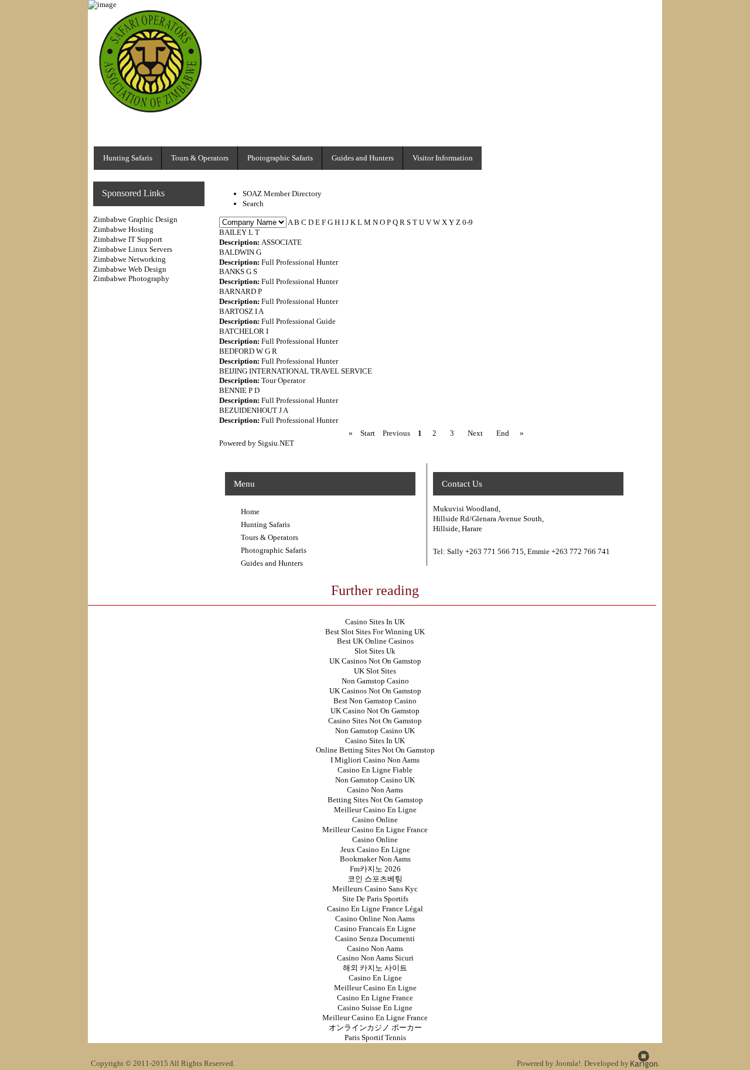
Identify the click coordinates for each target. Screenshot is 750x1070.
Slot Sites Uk (375, 651)
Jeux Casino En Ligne (375, 849)
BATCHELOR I (243, 331)
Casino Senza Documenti (375, 938)
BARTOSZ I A (241, 311)
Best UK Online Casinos (375, 641)
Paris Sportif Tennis (375, 1037)
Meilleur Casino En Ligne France (375, 829)
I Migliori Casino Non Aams (375, 760)
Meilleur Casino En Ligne (375, 809)
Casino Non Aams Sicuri (375, 957)
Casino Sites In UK (375, 621)
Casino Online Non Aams (375, 918)
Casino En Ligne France (375, 997)
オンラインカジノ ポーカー (375, 1027)
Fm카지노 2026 (375, 868)
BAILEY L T (239, 232)
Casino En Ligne (375, 977)
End (502, 433)
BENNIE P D (239, 390)
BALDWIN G (240, 252)
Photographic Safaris (273, 550)
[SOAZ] (153, 114)
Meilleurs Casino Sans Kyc (375, 888)
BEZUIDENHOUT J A (253, 410)
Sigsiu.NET (276, 443)
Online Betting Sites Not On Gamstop (375, 750)
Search (253, 203)
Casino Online (375, 819)
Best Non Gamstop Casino (375, 700)
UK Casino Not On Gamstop (375, 710)
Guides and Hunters (272, 563)
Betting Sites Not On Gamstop (375, 799)
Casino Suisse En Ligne (375, 1007)
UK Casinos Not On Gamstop (375, 661)
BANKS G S (238, 271)
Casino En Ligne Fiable (375, 769)
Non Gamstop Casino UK (375, 730)
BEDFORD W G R (248, 351)
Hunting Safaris (265, 524)
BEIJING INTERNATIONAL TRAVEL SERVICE (295, 371)
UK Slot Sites (375, 670)
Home (250, 511)
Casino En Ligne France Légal (375, 908)
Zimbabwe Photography (131, 278)
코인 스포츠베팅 (375, 878)
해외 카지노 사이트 (375, 967)
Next (475, 433)
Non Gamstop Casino (375, 680)
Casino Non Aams (375, 789)
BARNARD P (240, 291)
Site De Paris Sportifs (375, 898)
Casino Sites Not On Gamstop (375, 720)
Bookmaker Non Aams (375, 858)
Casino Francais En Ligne (375, 928)
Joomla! (568, 1063)
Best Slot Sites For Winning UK (375, 631)
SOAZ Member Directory (282, 193)
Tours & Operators (269, 537)
